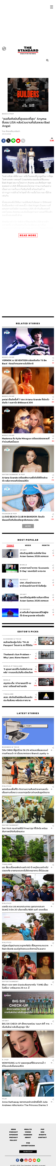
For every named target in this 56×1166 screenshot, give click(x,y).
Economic (25, 609)
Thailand (17, 666)
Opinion (13, 1134)
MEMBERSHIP (28, 1151)
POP (12, 114)
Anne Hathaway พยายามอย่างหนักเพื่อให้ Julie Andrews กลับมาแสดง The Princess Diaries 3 (25, 1103)
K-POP (5, 1059)
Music (5, 114)
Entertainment (10, 474)
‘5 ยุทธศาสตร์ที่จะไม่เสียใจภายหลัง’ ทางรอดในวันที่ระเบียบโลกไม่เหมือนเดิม (18, 671)
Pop (42, 1129)
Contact (42, 1137)
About (28, 1137)
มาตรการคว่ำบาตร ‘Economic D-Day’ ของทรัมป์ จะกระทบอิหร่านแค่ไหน (34, 569)
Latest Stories (28, 713)
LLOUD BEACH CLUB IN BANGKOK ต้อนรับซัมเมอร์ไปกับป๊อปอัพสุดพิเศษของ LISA (23, 518)
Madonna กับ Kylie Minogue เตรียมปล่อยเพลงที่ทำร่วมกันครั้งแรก (25, 440)
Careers (28, 1134)
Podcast (13, 1132)
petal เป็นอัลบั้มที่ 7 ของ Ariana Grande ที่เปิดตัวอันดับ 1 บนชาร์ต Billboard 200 (25, 401)
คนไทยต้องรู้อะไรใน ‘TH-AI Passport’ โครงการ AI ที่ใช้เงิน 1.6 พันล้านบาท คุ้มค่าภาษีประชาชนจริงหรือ (17, 644)
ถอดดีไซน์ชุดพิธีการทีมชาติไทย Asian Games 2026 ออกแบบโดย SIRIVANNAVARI (34, 599)
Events (42, 1134)
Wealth (28, 1129)
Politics (6, 786)
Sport (23, 550)
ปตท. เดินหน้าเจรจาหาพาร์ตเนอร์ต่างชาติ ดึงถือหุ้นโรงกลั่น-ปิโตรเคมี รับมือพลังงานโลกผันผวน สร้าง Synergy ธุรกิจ (33, 584)
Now (42, 1132)
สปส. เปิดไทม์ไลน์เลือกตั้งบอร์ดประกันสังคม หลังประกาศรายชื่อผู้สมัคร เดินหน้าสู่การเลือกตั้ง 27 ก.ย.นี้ (17, 699)
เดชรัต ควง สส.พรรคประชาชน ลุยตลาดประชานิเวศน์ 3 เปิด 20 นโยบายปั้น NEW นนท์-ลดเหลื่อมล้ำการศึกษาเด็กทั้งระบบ (25, 908)
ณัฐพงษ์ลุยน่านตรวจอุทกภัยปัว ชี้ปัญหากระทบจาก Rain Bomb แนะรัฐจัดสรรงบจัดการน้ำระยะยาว (25, 947)
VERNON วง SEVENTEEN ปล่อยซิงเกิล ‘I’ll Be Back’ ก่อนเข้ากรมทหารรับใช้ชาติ (24, 362)
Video (28, 1132)
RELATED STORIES (28, 323)
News (13, 1129)
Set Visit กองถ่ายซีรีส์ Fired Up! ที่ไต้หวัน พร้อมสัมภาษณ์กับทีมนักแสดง (25, 830)
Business (7, 747)
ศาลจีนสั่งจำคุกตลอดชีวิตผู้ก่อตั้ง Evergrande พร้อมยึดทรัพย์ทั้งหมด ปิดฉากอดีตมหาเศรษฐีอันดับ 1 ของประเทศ (34, 614)
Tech (18, 639)
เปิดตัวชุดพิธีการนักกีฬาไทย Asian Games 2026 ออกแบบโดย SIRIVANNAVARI (34, 555)
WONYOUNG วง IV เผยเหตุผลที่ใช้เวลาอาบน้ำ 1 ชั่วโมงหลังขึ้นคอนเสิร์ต (24, 1064)
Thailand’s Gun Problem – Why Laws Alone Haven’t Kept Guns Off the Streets (17, 656)
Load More (28, 1111)
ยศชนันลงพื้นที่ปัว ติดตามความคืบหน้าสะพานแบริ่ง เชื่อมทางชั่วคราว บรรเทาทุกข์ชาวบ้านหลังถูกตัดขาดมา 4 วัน (26, 791)
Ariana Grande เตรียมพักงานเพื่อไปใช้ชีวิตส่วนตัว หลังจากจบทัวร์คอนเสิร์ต (24, 479)
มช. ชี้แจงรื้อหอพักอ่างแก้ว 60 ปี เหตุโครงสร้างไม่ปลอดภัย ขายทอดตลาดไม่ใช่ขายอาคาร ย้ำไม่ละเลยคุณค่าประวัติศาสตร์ (25, 869)
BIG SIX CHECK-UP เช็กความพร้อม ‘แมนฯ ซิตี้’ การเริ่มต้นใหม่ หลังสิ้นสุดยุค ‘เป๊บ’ (25, 1025)
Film (4, 1098)
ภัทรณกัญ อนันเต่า (13, 131)
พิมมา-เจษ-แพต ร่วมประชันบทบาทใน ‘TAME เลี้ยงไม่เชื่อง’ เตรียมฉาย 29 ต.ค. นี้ (25, 986)
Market (24, 579)
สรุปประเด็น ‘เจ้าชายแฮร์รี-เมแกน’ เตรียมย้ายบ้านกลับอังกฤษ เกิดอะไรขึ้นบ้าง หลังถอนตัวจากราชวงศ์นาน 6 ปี (17, 685)
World (23, 564)
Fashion (6, 513)
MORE (28, 526)
